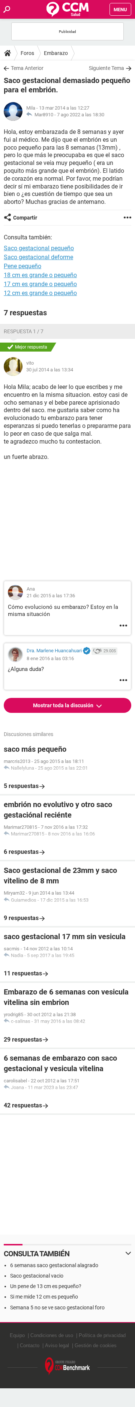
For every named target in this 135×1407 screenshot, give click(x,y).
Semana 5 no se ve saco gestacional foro (57, 1308)
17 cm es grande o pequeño (40, 284)
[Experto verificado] (86, 651)
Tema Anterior (27, 68)
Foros (27, 53)
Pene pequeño (22, 266)
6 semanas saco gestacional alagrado (54, 1265)
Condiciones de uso (51, 1335)
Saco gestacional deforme (38, 257)
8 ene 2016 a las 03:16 (50, 658)
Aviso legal (57, 1345)
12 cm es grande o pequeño (40, 293)
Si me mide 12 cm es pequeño (44, 1297)
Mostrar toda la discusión (63, 705)
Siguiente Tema (106, 68)
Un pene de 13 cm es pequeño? (45, 1286)
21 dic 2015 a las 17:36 (51, 595)
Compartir (25, 218)
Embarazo (56, 53)
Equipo (17, 1335)
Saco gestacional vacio (36, 1276)
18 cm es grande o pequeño (40, 275)
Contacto (29, 1345)
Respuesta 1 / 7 (24, 331)
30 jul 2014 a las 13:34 (49, 370)
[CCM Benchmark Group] (68, 1366)
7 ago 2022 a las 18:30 (80, 114)
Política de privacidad (102, 1335)
